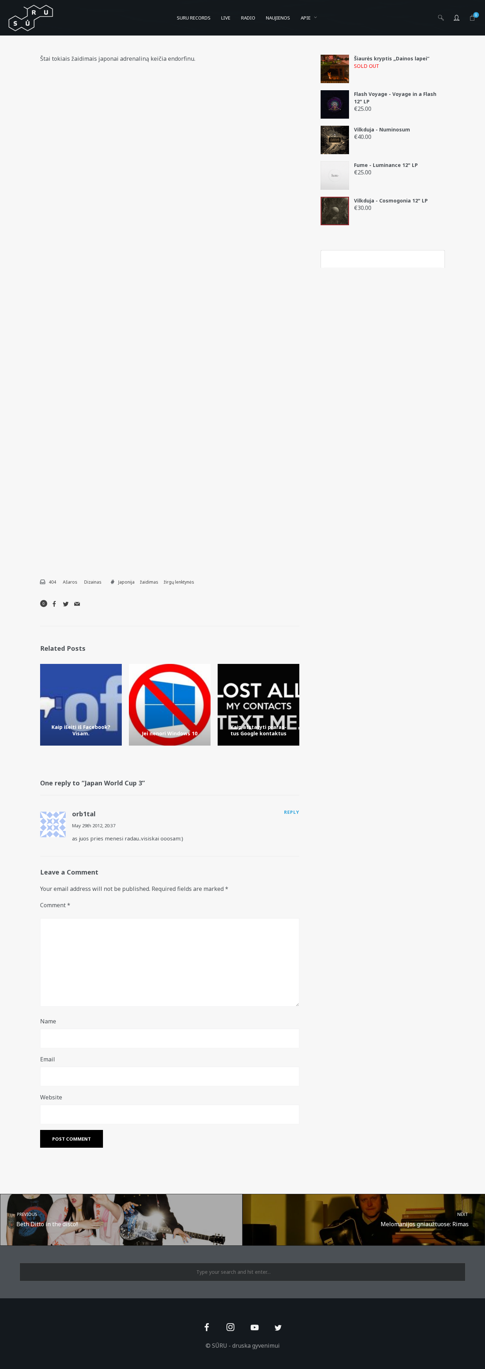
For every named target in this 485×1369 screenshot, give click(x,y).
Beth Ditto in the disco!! (47, 1219)
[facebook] (207, 1328)
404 (52, 582)
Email (47, 1059)
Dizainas (93, 582)
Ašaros (70, 582)
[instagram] (231, 1328)
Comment (55, 905)
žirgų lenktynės (179, 582)
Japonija (126, 582)
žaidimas (149, 582)
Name (48, 1021)
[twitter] (278, 1328)
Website (51, 1097)
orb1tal (84, 814)
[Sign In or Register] (456, 18)
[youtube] (254, 1332)
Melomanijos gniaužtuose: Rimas (425, 1219)
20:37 (109, 825)
